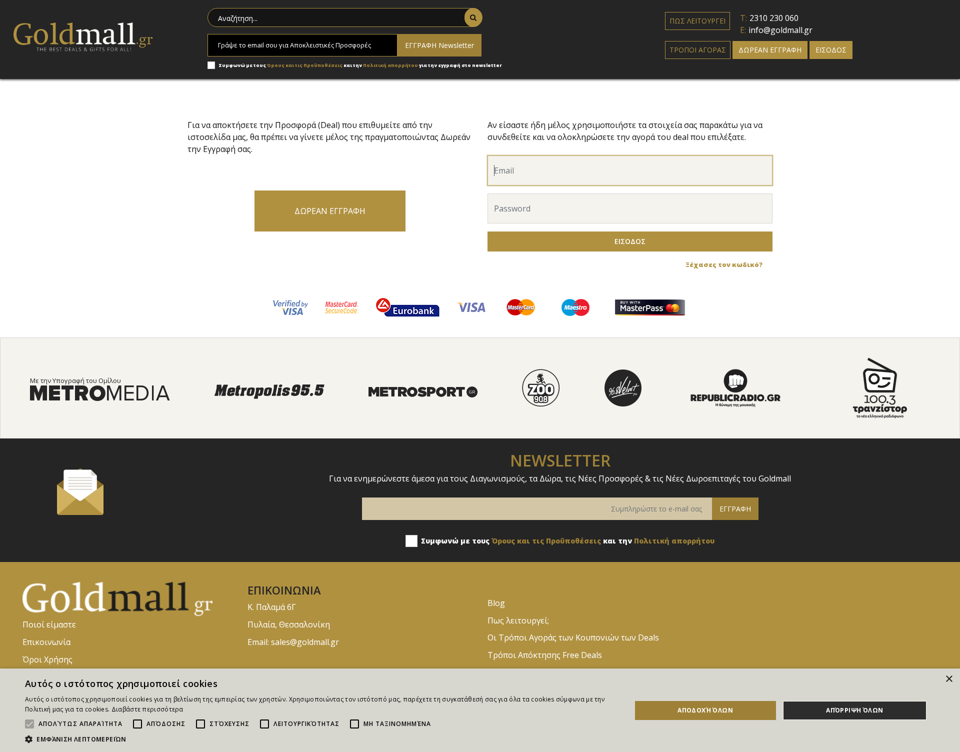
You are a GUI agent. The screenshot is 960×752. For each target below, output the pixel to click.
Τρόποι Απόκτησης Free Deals (545, 655)
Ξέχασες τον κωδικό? (724, 264)
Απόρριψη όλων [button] (854, 710)
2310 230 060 (774, 18)
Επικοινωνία (46, 642)
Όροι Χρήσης (47, 659)
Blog (496, 603)
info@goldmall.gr (780, 30)
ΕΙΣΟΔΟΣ (831, 49)
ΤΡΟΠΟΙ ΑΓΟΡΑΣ (698, 49)
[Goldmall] (127, 598)
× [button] (948, 679)
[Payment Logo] (290, 306)
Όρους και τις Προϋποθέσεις (304, 65)
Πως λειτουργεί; (518, 620)
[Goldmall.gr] (83, 36)
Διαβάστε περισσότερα (148, 709)
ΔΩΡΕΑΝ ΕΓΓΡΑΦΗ (770, 49)
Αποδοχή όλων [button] (705, 710)
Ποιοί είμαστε (49, 624)
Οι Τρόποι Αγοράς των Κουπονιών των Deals (573, 637)
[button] (319, 739)
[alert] (480, 710)
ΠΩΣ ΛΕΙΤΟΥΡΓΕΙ (698, 21)
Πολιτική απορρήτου (391, 65)
